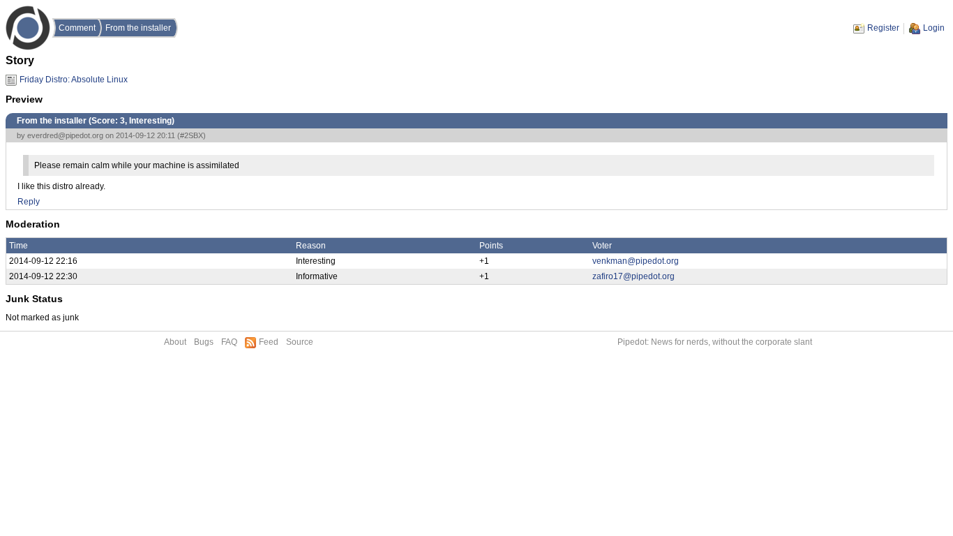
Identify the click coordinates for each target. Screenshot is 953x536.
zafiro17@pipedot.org (633, 276)
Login (934, 28)
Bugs (203, 342)
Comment (77, 28)
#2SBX (191, 135)
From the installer (138, 28)
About (175, 342)
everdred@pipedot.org (65, 135)
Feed (268, 342)
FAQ (229, 342)
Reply (28, 202)
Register (883, 28)
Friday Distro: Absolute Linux (74, 79)
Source (299, 342)
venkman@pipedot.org (635, 261)
